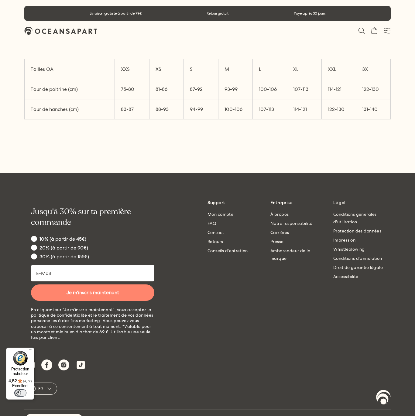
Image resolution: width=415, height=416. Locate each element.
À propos (279, 214)
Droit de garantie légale (358, 267)
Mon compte (220, 214)
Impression (344, 240)
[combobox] (69, 69)
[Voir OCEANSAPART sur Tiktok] (80, 364)
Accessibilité (345, 276)
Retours (215, 241)
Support (216, 202)
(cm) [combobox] (54, 89)
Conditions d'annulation (357, 258)
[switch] (20, 393)
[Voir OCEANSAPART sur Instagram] (63, 364)
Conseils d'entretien (228, 250)
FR (40, 388)
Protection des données (357, 231)
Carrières (279, 232)
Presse (277, 241)
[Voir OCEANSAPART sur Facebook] (46, 364)
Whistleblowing (349, 249)
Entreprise (281, 202)
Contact (216, 232)
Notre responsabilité (291, 223)
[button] (361, 31)
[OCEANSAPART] (60, 31)
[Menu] (30, 351)
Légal (339, 202)
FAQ (212, 223)
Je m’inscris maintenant (93, 292)
